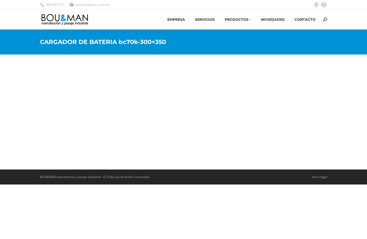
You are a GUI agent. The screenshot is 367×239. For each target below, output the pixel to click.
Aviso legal (319, 177)
